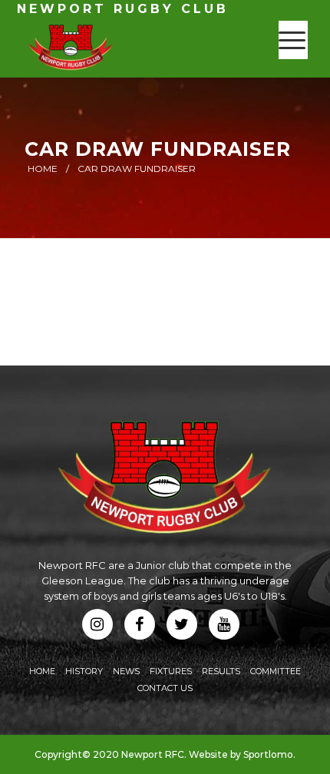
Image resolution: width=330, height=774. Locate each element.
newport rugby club (123, 9)
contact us (165, 688)
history (84, 671)
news (126, 671)
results (221, 671)
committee (275, 671)
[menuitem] (292, 40)
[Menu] (292, 40)
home (43, 168)
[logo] (137, 47)
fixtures (171, 671)
